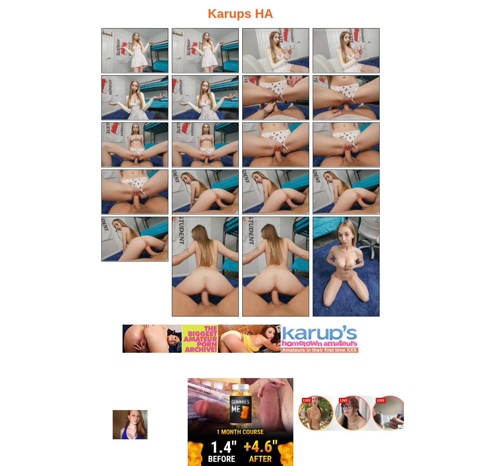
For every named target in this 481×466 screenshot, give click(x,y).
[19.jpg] (275, 267)
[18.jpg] (205, 267)
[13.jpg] (134, 192)
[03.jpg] (275, 50)
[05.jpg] (134, 97)
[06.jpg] (205, 97)
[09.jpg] (134, 144)
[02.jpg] (205, 50)
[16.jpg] (346, 192)
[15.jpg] (275, 192)
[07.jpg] (275, 97)
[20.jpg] (346, 267)
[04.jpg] (346, 50)
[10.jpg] (205, 144)
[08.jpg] (346, 97)
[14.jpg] (205, 192)
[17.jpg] (134, 239)
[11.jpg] (275, 144)
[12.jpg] (346, 144)
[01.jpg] (134, 50)
